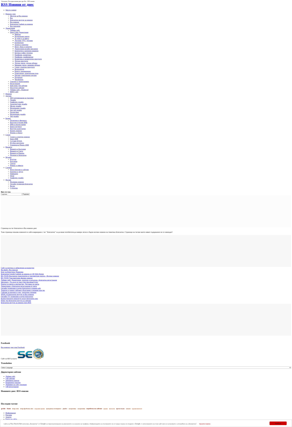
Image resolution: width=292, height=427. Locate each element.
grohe (3, 408)
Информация (10, 413)
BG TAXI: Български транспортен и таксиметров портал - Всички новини (30, 276)
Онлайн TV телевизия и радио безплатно (17, 296)
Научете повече (204, 423)
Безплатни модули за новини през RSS (16, 303)
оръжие (105, 408)
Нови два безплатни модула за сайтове (16, 301)
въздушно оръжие (40, 408)
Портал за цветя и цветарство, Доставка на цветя (20, 284)
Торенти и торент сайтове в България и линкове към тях (23, 290)
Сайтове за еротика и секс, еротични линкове (18, 292)
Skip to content (10, 10)
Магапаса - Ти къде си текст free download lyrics (19, 282)
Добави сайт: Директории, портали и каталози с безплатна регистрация (29, 280)
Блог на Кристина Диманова (12, 272)
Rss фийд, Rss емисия (9, 270)
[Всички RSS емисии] (146, 395)
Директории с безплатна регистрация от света (19, 286)
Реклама (8, 415)
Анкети (8, 417)
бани (9, 408)
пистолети (112, 408)
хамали (128, 408)
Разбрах (278, 423)
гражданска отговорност (53, 408)
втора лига (15, 408)
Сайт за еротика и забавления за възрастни (17, 268)
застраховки (81, 408)
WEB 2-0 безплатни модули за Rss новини (17, 294)
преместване (120, 408)
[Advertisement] (69, 211)
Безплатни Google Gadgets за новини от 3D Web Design (22, 274)
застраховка (72, 408)
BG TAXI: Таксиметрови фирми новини (17, 278)
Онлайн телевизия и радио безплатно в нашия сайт (21, 288)
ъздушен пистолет (137, 408)
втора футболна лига (26, 408)
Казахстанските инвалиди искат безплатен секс (19, 299)
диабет (65, 408)
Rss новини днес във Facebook (13, 347)
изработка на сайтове (94, 408)
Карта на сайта (11, 419)
